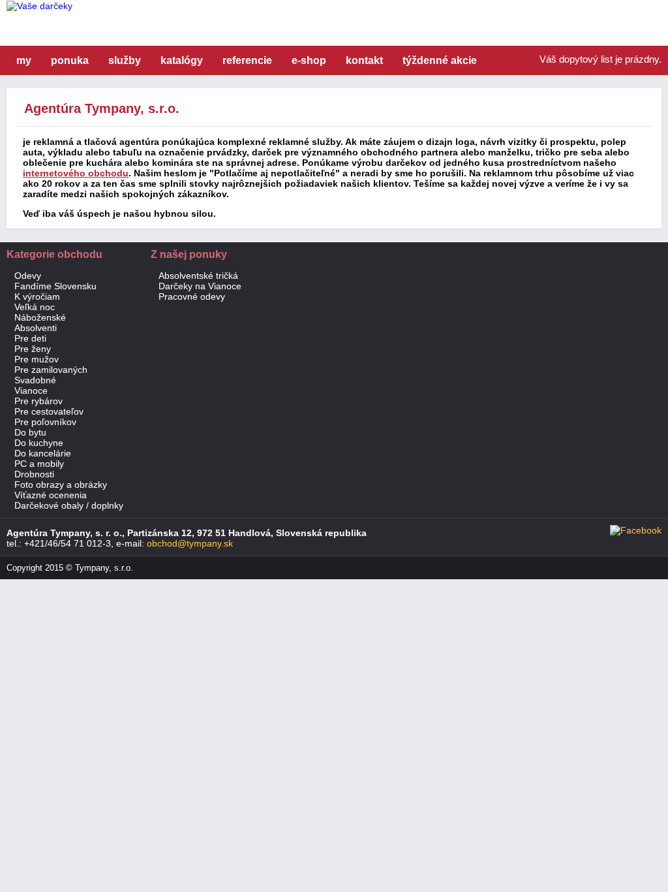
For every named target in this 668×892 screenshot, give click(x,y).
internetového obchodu (76, 173)
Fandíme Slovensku (55, 286)
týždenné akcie (439, 60)
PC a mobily (39, 463)
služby (124, 60)
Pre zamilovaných (50, 369)
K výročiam (37, 296)
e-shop (309, 60)
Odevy (27, 275)
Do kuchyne (38, 443)
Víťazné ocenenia (50, 495)
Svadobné (35, 380)
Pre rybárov (38, 401)
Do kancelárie (42, 453)
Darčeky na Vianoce (200, 286)
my (23, 60)
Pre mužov (36, 359)
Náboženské (40, 317)
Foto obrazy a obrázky (60, 484)
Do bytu (30, 432)
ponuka (70, 60)
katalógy (181, 60)
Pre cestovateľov (49, 411)
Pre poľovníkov (45, 422)
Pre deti (30, 338)
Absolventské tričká (198, 275)
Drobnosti (34, 474)
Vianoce (31, 390)
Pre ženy (32, 348)
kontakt (364, 60)
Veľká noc (34, 307)
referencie (247, 60)
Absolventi (35, 328)
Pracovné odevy (192, 296)
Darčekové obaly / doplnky (68, 505)
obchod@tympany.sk (190, 543)
